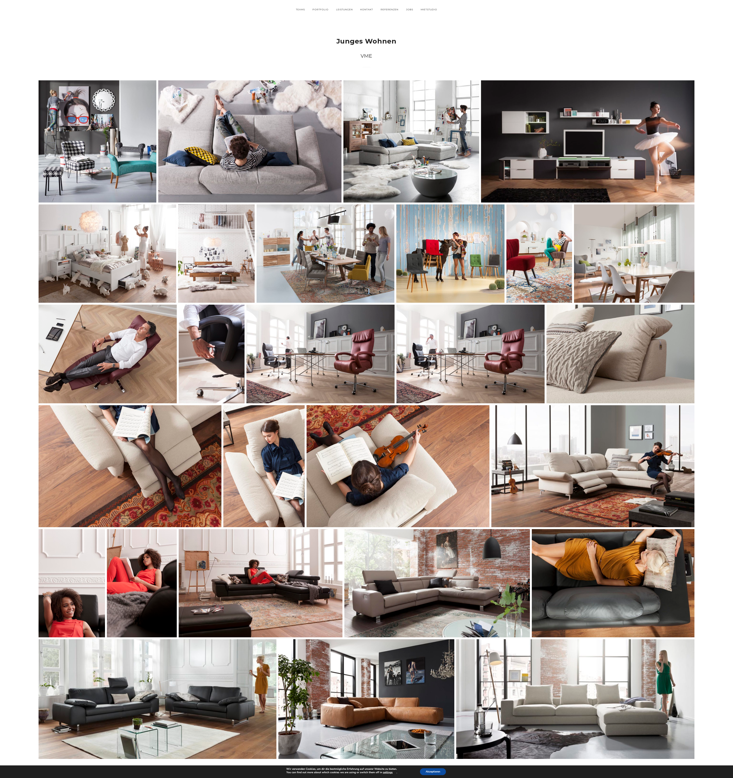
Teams (300, 9)
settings (388, 772)
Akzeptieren (433, 771)
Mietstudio (429, 9)
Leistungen (344, 9)
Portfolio (320, 9)
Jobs (409, 9)
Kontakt (366, 9)
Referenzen (389, 9)
